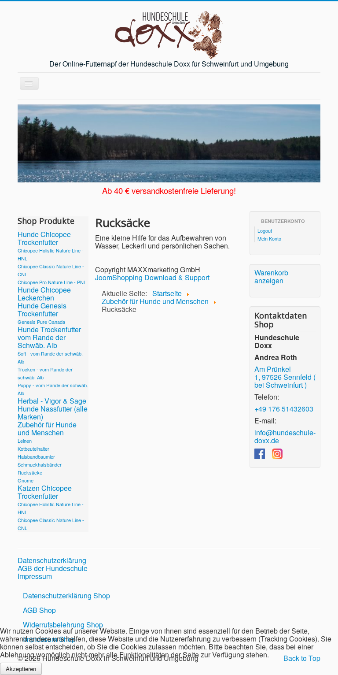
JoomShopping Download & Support (152, 277)
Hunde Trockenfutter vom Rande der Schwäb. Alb (49, 337)
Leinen (25, 440)
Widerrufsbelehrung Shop (63, 624)
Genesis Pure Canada (41, 321)
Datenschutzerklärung (52, 560)
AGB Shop (39, 610)
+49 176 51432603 (283, 409)
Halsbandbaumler (36, 456)
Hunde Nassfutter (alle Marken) (53, 413)
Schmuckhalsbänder (40, 464)
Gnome (25, 480)
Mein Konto (269, 238)
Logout (264, 230)
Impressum (35, 576)
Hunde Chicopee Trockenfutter (44, 238)
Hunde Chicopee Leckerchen (44, 294)
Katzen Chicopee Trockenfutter (45, 492)
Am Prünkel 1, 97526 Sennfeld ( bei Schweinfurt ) (285, 377)
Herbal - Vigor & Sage (52, 401)
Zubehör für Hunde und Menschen (47, 429)
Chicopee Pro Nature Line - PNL (52, 282)
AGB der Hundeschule (53, 568)
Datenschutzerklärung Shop (66, 595)
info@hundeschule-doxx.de (285, 436)
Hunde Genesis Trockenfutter (42, 310)
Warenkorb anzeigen (271, 277)
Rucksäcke (30, 472)
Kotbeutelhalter (33, 448)
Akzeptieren (21, 668)
